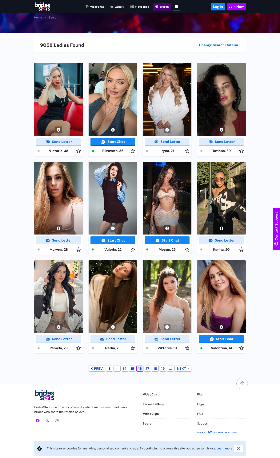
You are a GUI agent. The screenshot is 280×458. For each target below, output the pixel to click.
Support (202, 423)
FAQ (200, 414)
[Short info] (58, 129)
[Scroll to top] (242, 383)
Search (148, 423)
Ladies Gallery (153, 404)
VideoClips (151, 414)
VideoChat (151, 394)
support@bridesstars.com (217, 432)
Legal (201, 404)
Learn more (224, 448)
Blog (200, 394)
